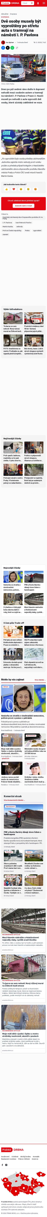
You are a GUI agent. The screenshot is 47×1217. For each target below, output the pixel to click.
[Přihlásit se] (38, 3)
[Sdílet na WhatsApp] (12, 48)
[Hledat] (32, 3)
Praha (27, 230)
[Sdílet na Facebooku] (3, 48)
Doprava (13, 14)
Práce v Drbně (24, 1159)
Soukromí (5, 1156)
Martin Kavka (8, 226)
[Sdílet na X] (8, 48)
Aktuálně (4, 14)
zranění (5, 234)
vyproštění (37, 230)
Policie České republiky (12, 230)
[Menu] (44, 3)
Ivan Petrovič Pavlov (23, 223)
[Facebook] (2, 1165)
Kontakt (36, 1156)
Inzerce (35, 1159)
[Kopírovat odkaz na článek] (17, 48)
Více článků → (40, 680)
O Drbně (15, 1156)
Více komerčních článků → (14, 800)
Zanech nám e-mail (23, 206)
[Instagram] (6, 1165)
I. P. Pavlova (7, 223)
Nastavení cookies (8, 1159)
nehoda (20, 226)
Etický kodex (25, 1156)
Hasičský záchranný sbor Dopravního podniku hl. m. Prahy (23, 218)
